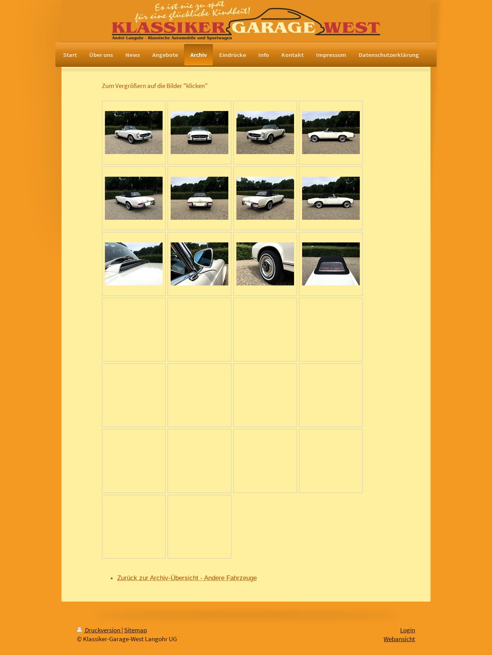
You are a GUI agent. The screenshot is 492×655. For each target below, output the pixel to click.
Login (407, 630)
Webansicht (399, 639)
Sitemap (135, 630)
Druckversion (102, 630)
